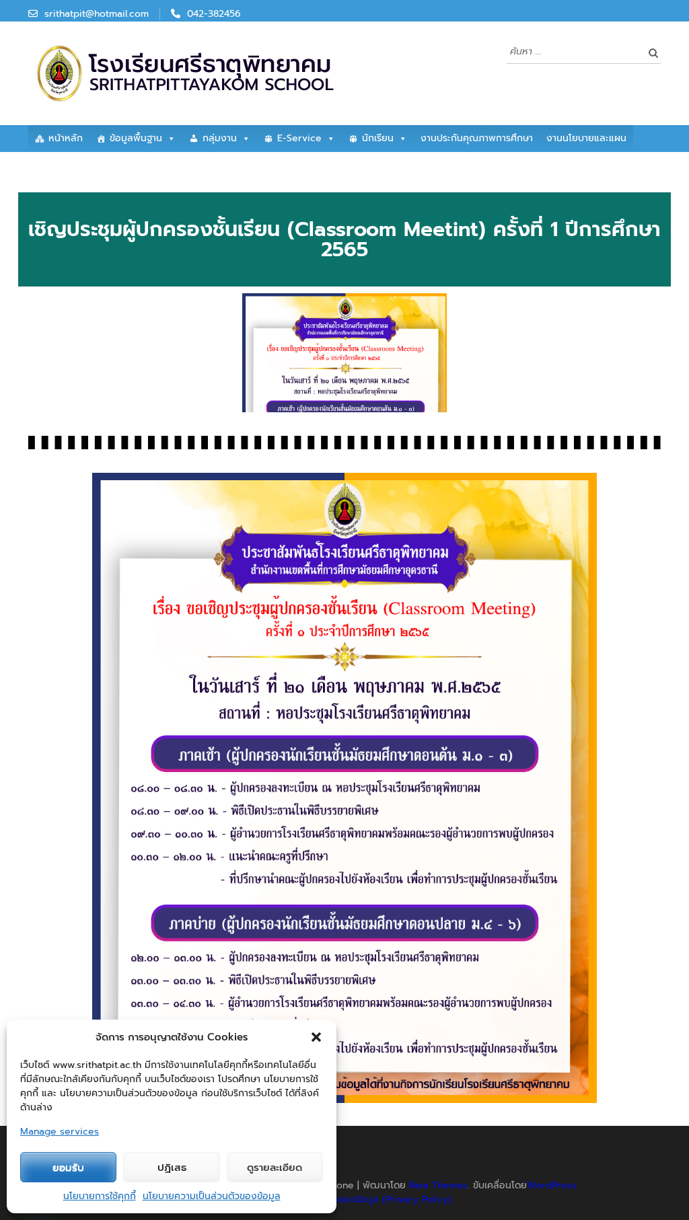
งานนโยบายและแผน (586, 138)
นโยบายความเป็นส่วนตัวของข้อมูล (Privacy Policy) (346, 1199)
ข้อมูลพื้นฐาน (136, 138)
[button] (316, 1037)
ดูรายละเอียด (274, 1167)
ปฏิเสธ (171, 1167)
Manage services (59, 1131)
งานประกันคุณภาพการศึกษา (477, 138)
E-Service (299, 138)
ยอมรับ (68, 1167)
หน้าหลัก (65, 138)
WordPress (552, 1185)
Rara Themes (438, 1185)
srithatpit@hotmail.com (96, 14)
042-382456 (214, 14)
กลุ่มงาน (220, 138)
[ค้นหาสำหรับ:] (574, 51)
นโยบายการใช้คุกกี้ (99, 1196)
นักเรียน (378, 138)
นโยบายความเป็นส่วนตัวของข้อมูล (212, 1196)
